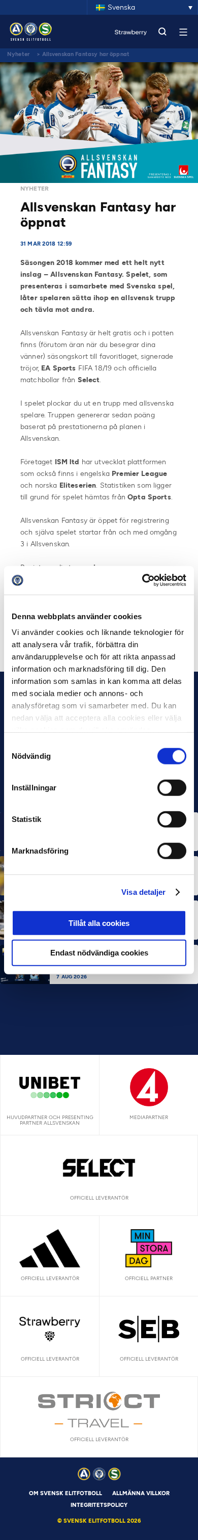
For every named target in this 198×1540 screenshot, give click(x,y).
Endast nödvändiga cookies (99, 952)
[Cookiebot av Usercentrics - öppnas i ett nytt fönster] (142, 580)
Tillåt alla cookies (99, 922)
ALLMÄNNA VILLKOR (141, 1493)
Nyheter (18, 54)
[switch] (171, 787)
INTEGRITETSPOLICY (99, 1505)
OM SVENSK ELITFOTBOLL (65, 1493)
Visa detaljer (143, 892)
